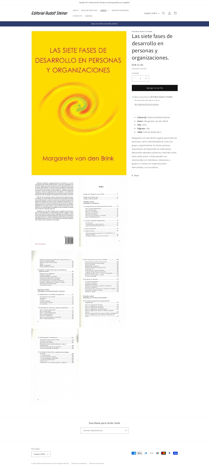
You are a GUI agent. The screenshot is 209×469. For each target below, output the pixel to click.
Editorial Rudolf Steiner (45, 463)
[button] (104, 10)
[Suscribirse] (125, 430)
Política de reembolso (79, 463)
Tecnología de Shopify (61, 463)
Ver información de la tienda (146, 104)
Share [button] (136, 175)
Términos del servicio (97, 463)
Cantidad (135, 73)
